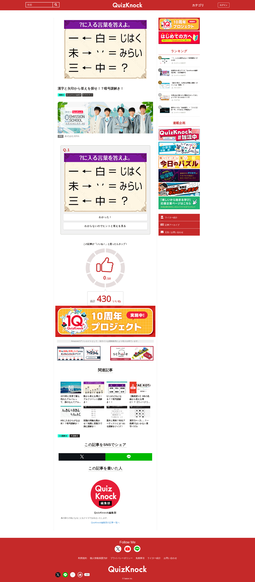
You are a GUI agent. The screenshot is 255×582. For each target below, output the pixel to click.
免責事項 (140, 558)
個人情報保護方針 (99, 558)
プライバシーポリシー (122, 558)
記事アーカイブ (172, 225)
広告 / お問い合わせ (174, 232)
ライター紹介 (171, 217)
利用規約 (82, 558)
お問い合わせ (170, 558)
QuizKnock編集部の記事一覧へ (105, 522)
